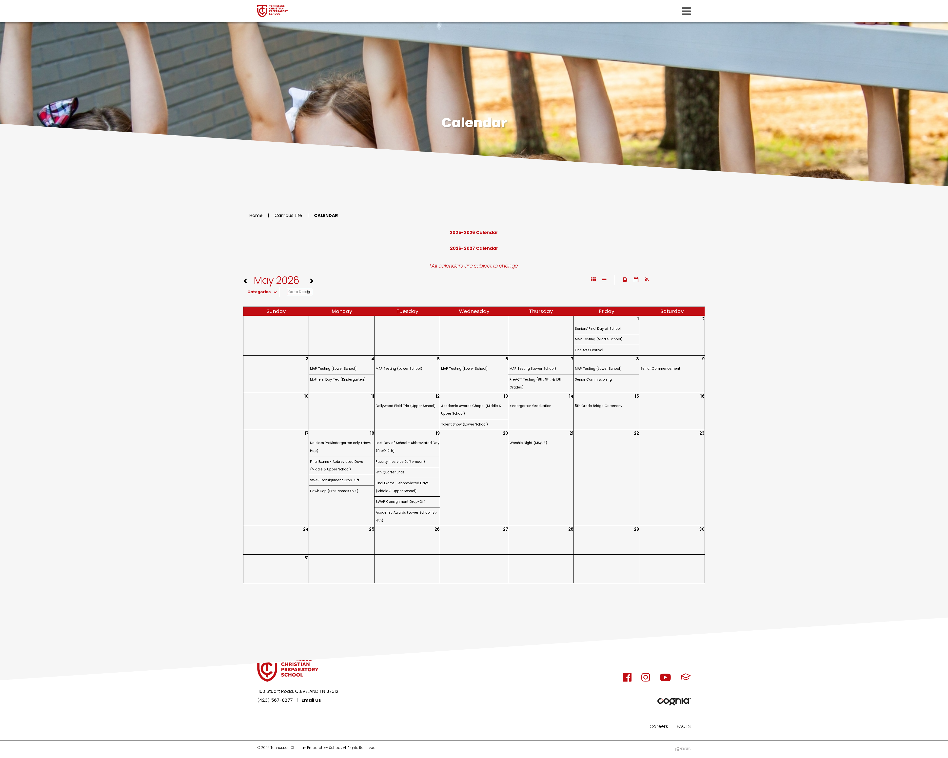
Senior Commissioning (593, 379)
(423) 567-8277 (275, 700)
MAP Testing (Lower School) (333, 368)
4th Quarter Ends (390, 472)
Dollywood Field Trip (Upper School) (405, 406)
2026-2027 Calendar (474, 248)
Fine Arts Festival (589, 350)
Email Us (311, 700)
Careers (659, 726)
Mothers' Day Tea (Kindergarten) (337, 379)
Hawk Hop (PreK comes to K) (334, 491)
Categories (259, 292)
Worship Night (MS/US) (528, 443)
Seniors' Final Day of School (598, 328)
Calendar (326, 215)
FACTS (684, 726)
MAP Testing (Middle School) (598, 339)
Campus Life (288, 215)
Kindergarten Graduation (530, 406)
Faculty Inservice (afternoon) (400, 461)
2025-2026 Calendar (474, 232)
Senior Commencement (660, 368)
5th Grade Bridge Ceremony (598, 406)
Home (255, 215)
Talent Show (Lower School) (464, 424)
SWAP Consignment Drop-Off (334, 480)
